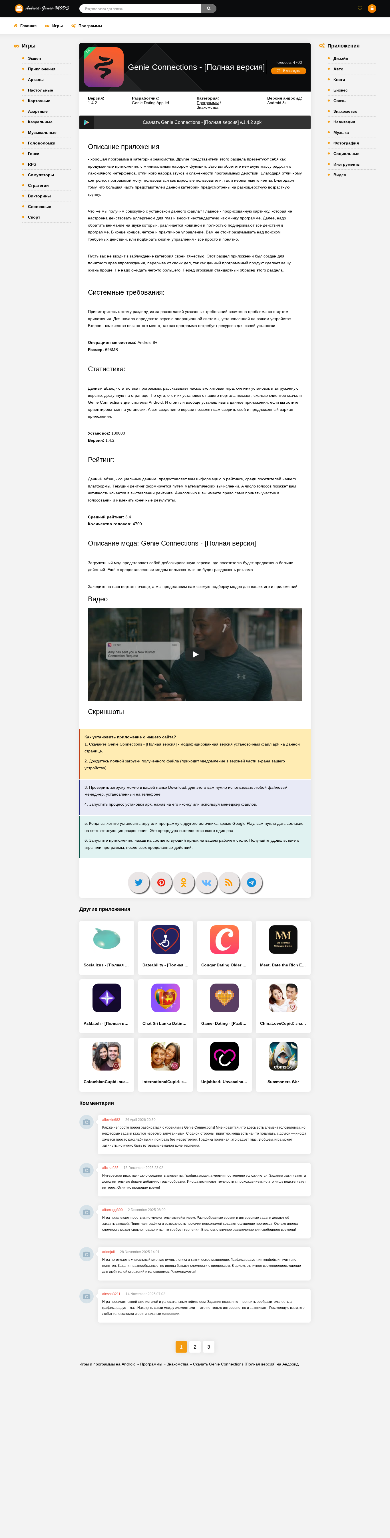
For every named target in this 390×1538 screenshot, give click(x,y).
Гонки (33, 153)
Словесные (39, 206)
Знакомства (207, 107)
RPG (32, 164)
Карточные (39, 100)
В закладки (292, 71)
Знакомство (345, 111)
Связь (339, 100)
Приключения (41, 69)
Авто (338, 69)
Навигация (344, 122)
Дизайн (340, 58)
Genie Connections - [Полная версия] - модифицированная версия (170, 744)
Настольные (40, 90)
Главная (28, 25)
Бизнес (340, 90)
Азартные (38, 111)
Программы (90, 25)
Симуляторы (41, 175)
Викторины (39, 196)
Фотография (346, 143)
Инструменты (347, 164)
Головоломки (41, 143)
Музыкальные (42, 132)
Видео (339, 175)
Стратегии (38, 185)
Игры (57, 25)
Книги (339, 79)
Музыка (341, 132)
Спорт (34, 217)
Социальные (346, 153)
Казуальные (40, 122)
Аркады (36, 79)
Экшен (34, 58)
